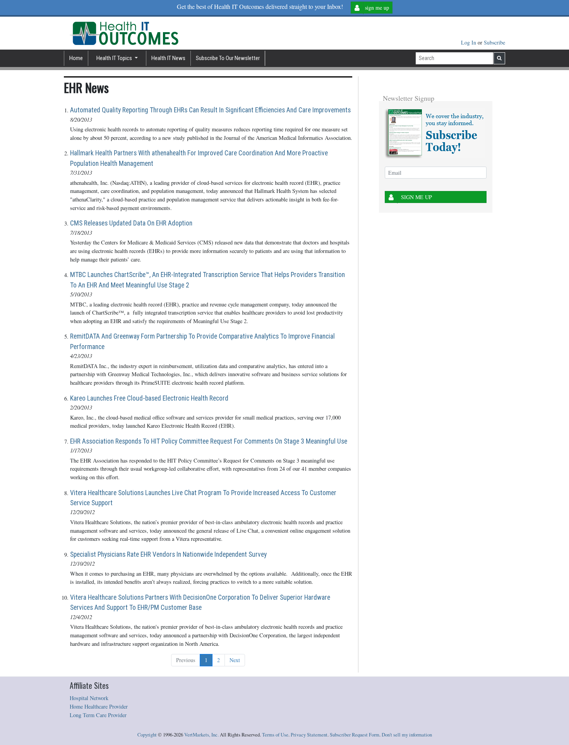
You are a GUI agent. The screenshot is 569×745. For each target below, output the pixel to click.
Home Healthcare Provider (99, 706)
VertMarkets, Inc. (201, 734)
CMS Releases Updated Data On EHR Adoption (131, 223)
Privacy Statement (309, 734)
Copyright (147, 734)
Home (76, 58)
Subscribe (494, 42)
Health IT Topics (114, 58)
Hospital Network (89, 698)
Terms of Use (275, 734)
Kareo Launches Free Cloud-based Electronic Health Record (149, 398)
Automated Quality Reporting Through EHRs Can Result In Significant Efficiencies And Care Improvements (210, 110)
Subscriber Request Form (354, 734)
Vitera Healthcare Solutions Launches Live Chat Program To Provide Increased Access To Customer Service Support (203, 498)
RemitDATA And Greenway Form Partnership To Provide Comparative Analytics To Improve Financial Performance (202, 341)
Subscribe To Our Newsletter (228, 58)
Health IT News (168, 58)
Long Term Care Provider (98, 715)
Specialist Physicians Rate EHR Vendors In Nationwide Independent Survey (168, 554)
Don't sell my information (407, 734)
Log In (469, 42)
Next (235, 660)
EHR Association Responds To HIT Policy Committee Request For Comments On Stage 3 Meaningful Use (208, 441)
